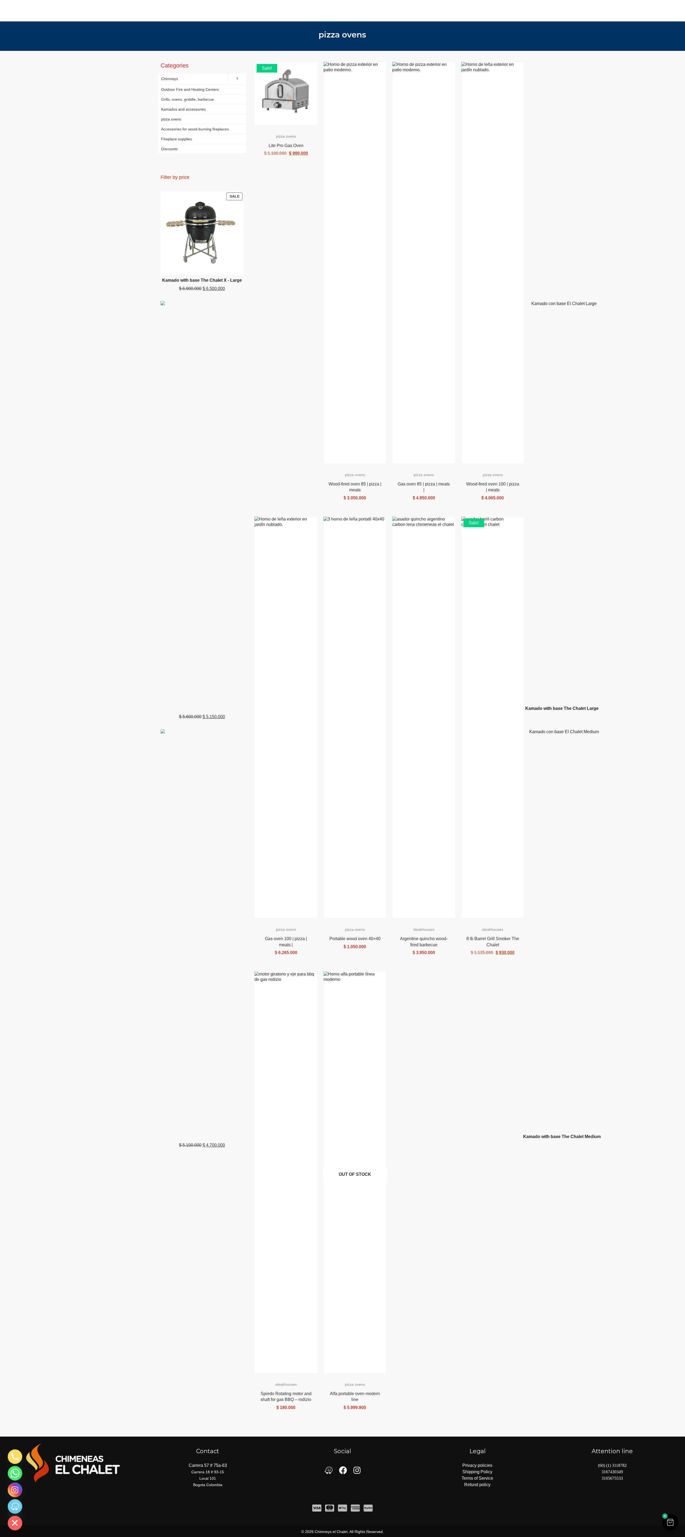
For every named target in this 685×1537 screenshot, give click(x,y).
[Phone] (15, 1456)
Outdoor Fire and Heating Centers (190, 89)
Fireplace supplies (176, 139)
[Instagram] (15, 1490)
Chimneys (169, 79)
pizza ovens (342, 35)
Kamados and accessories (183, 109)
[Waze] (15, 1506)
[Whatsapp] (15, 1473)
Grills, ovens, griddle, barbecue (187, 99)
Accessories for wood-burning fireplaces (195, 129)
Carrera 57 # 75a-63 (208, 1465)
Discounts (169, 149)
